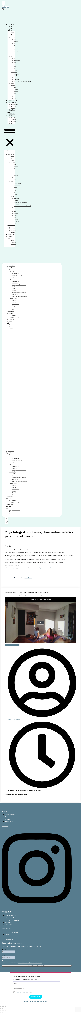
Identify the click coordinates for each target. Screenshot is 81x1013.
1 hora (14, 277)
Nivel (12, 57)
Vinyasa (16, 89)
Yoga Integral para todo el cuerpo (47, 568)
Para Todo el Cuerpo (44, 592)
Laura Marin (28, 578)
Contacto (12, 114)
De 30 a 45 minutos (17, 275)
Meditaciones (13, 100)
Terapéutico (17, 96)
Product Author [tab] (13, 542)
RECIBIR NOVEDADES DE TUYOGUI (36, 965)
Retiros (12, 123)
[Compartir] (3, 1010)
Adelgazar (16, 74)
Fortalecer (16, 79)
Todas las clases (13, 269)
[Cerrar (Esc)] (5, 1010)
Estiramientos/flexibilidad (20, 77)
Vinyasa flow (15, 304)
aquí (45, 595)
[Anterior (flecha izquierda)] (0, 1008)
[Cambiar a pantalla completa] (2, 1010)
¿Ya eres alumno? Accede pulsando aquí (35, 1001)
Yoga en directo (11, 266)
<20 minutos (15, 273)
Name (4, 949)
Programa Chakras (14, 317)
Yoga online (11, 154)
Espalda (16, 76)
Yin (15, 98)
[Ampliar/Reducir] (0, 1010)
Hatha (15, 87)
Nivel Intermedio (36, 592)
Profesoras (13, 121)
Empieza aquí (11, 234)
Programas (12, 102)
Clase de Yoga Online (14, 592)
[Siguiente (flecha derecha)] (2, 1008)
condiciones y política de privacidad (30, 963)
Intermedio (17, 60)
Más (10, 116)
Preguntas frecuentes (14, 325)
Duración (13, 38)
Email (3, 955)
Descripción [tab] (12, 541)
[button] (9, 137)
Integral (16, 95)
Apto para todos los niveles (15, 66)
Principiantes (17, 58)
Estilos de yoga (13, 298)
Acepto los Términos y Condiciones (24, 992)
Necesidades (14, 72)
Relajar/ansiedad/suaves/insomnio (22, 81)
